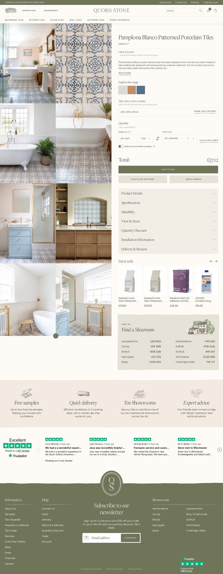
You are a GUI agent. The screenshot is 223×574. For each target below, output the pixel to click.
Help (45, 500)
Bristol (156, 519)
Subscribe (130, 538)
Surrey (156, 514)
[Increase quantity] (149, 138)
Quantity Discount (53, 530)
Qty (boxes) (171, 138)
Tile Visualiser (13, 519)
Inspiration (29, 10)
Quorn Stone (89, 569)
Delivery (195, 2)
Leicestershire (194, 508)
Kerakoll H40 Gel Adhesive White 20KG (179, 300)
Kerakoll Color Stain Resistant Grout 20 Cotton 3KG (153, 300)
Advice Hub (165, 2)
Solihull (190, 519)
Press (8, 552)
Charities (10, 558)
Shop (11, 10)
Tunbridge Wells (195, 530)
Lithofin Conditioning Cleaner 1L (203, 300)
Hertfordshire (160, 508)
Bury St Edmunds (196, 514)
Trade (45, 536)
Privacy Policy (135, 569)
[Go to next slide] (216, 261)
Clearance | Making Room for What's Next (24, 2)
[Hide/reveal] (55, 336)
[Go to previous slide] (211, 261)
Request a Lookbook (17, 525)
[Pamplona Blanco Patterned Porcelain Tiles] (122, 90)
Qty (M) (125, 138)
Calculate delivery (142, 179)
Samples (10, 514)
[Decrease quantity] (138, 138)
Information (13, 500)
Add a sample (194, 179)
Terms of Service (114, 569)
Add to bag (168, 169)
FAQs (45, 514)
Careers (9, 563)
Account (47, 541)
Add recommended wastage (138, 146)
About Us (10, 508)
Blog (8, 547)
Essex (155, 530)
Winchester (193, 525)
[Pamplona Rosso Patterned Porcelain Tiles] (141, 90)
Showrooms (51, 10)
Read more (124, 73)
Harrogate (158, 525)
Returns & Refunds (52, 525)
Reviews (9, 536)
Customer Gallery (15, 541)
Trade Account (210, 2)
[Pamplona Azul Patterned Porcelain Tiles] (132, 90)
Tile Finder (11, 530)
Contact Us (181, 2)
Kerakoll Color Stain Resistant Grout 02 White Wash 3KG (127, 300)
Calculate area (209, 140)
